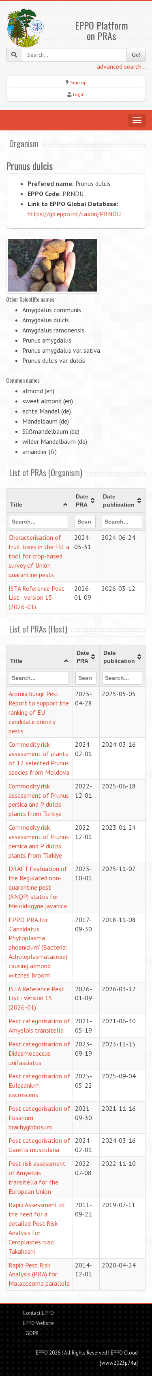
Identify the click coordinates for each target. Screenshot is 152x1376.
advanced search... (121, 66)
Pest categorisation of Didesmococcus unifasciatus (39, 1053)
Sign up (78, 82)
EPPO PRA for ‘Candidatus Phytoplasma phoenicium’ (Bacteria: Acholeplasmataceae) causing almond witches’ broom (38, 947)
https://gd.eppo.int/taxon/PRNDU (74, 214)
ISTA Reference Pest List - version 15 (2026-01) (36, 597)
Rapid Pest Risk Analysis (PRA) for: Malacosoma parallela (39, 1274)
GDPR (31, 1333)
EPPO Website (38, 1323)
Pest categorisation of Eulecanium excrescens (39, 1085)
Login (79, 94)
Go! (136, 54)
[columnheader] (39, 501)
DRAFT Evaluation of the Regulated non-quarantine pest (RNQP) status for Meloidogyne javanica (38, 887)
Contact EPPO (38, 1313)
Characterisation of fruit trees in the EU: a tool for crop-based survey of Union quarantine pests (39, 555)
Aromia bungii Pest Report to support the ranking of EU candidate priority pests (39, 712)
